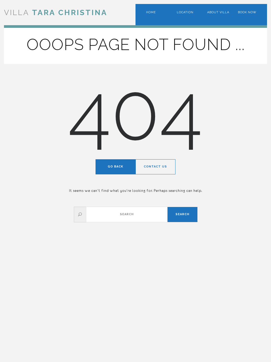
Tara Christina (55, 12)
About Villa (218, 12)
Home (151, 12)
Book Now (247, 12)
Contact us (155, 166)
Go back (115, 166)
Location (185, 12)
